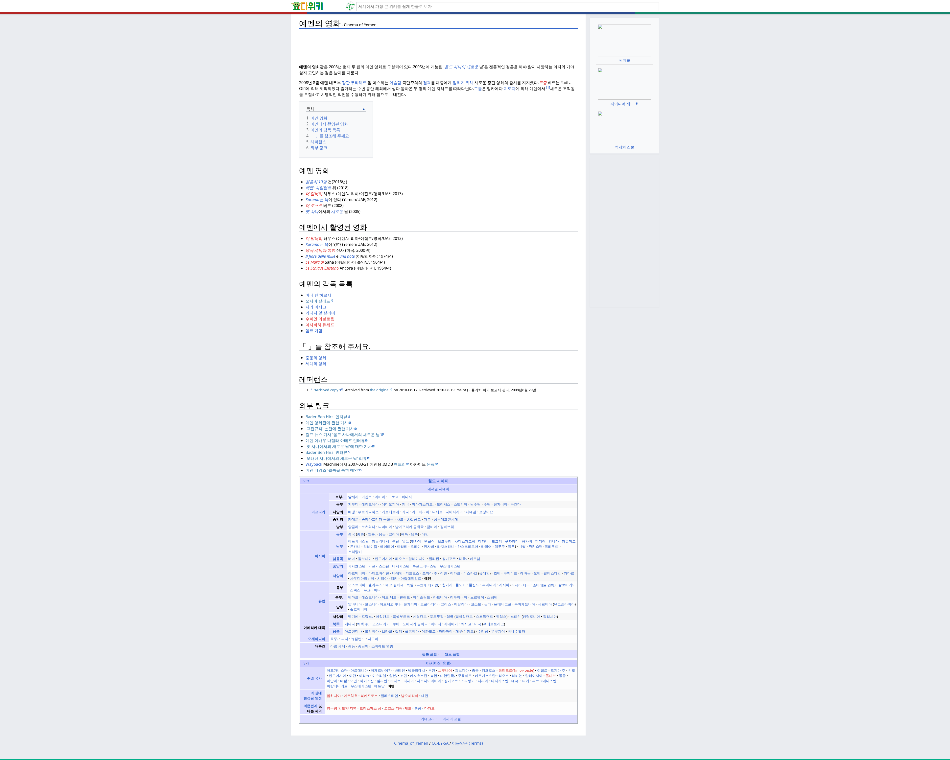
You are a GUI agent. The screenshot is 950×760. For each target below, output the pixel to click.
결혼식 (311, 181)
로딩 (543, 82)
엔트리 (400, 464)
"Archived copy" (326, 390)
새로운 (337, 211)
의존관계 (310, 705)
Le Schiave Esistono (322, 268)
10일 (322, 181)
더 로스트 (314, 205)
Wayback (314, 464)
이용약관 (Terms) (467, 743)
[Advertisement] (438, 42)
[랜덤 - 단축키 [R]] (351, 6)
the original (379, 390)
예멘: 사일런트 (318, 187)
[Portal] (440, 718)
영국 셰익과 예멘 (320, 250)
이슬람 (395, 82)
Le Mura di (315, 262)
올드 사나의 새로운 (461, 66)
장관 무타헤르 (354, 82)
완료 (431, 464)
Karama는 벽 (317, 199)
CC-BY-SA (440, 743)
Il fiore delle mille (320, 256)
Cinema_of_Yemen (411, 743)
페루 (458, 631)
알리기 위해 (463, 82)
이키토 (468, 631)
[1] (548, 87)
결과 (427, 82)
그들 (478, 88)
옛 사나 (312, 211)
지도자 (510, 88)
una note (347, 256)
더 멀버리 (314, 193)
